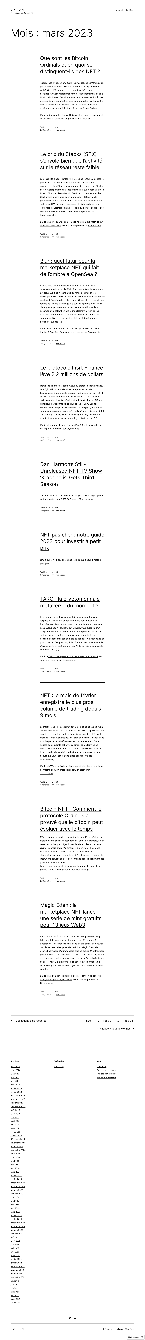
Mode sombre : (134, 1337)
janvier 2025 (16, 1135)
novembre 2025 (18, 1099)
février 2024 (16, 1175)
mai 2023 (15, 1205)
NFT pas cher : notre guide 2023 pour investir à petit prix (72, 541)
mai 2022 (15, 1248)
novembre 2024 (18, 1143)
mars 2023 (15, 1212)
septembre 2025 (18, 1106)
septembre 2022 (18, 1234)
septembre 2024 (18, 1150)
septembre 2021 (18, 1277)
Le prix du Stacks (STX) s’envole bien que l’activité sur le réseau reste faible (71, 161)
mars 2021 (15, 1299)
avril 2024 (15, 1168)
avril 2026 (15, 1081)
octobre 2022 (17, 1230)
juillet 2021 (15, 1284)
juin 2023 (15, 1201)
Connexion (101, 1066)
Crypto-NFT (19, 9)
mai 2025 (15, 1121)
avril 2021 (15, 1295)
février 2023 (16, 1215)
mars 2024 (15, 1172)
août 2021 (15, 1281)
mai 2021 (15, 1292)
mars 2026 (15, 1085)
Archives (130, 10)
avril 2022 (15, 1252)
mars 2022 (15, 1255)
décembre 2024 (18, 1139)
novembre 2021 (18, 1270)
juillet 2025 (15, 1114)
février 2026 (16, 1088)
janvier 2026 (16, 1092)
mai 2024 (15, 1164)
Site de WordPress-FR (106, 1077)
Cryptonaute (94, 225)
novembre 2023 (18, 1186)
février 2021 (16, 1303)
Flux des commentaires (107, 1074)
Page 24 (128, 1020)
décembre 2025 (18, 1095)
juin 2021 (15, 1288)
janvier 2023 (16, 1219)
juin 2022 (15, 1244)
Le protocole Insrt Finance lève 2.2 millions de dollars (75, 425)
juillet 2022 (15, 1241)
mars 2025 (15, 1128)
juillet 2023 (15, 1197)
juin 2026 (15, 1074)
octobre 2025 (17, 1103)
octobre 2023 (17, 1190)
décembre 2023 (18, 1183)
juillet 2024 (15, 1157)
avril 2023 (15, 1208)
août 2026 (15, 1066)
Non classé (60, 130)
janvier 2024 (16, 1179)
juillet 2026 (15, 1070)
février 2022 (16, 1259)
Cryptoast (85, 118)
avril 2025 (15, 1124)
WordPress (129, 1329)
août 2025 (15, 1110)
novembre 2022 (18, 1226)
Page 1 (89, 1020)
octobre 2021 (17, 1274)
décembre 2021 (18, 1266)
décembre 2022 (18, 1223)
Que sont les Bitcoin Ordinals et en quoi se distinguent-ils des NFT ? (70, 65)
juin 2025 (15, 1117)
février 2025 (16, 1132)
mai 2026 (15, 1077)
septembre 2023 (18, 1194)
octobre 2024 (17, 1146)
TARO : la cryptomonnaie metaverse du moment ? (73, 656)
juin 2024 (15, 1161)
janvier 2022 (16, 1263)
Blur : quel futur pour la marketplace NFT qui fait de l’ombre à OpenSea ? (69, 267)
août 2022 (15, 1237)
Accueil (119, 10)
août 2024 (15, 1154)
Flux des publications (106, 1070)
